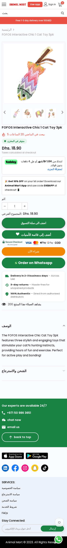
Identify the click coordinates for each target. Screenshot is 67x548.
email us (13, 427)
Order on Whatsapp (35, 263)
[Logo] (18, 4)
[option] (33, 73)
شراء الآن (33, 251)
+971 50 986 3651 (19, 413)
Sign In (52, 4)
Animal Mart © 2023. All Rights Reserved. (33, 542)
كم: (4, 199)
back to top (22, 437)
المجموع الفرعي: (12, 214)
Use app (35, 4)
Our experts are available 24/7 (24, 406)
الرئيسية (7, 29)
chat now (14, 420)
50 (9, 304)
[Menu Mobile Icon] (4, 4)
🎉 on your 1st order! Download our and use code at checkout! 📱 (33, 186)
